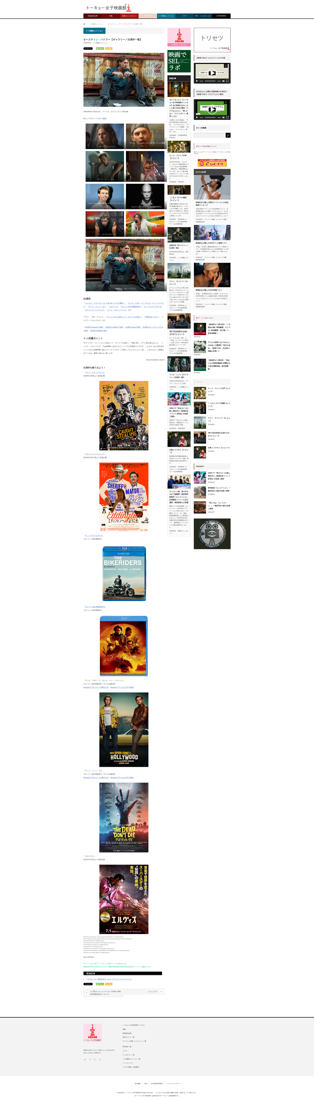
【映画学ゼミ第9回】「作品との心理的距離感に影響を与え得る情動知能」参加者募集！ (219, 364)
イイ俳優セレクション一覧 (131, 1059)
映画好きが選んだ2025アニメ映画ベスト (211, 243)
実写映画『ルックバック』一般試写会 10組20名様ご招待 (219, 489)
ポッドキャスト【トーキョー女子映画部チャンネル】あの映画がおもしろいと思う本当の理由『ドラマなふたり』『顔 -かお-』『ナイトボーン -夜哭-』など (178, 108)
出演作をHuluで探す (133, 327)
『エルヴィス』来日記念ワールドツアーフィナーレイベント (109, 979)
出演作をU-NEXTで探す (114, 327)
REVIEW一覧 (127, 1047)
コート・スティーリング (116, 310)
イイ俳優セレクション (166, 16)
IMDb (104, 118)
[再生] (197, 81)
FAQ (145, 1083)
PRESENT (181, 428)
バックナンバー (128, 1063)
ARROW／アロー (151, 317)
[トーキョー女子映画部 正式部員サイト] (179, 37)
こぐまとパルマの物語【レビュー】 (178, 198)
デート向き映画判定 (176, 224)
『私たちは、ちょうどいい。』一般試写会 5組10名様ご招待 (219, 506)
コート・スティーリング (94, 372)
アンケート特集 (209, 219)
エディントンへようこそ (94, 310)
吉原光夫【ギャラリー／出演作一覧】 (178, 246)
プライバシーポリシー (174, 1083)
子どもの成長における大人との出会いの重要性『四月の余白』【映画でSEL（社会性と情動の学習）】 (219, 346)
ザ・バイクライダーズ (152, 307)
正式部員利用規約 (157, 1083)
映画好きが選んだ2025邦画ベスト (209, 290)
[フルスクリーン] (227, 81)
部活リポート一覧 (128, 1037)
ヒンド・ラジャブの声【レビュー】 (178, 156)
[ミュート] (223, 81)
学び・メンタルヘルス (203, 16)
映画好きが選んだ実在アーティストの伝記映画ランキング (212, 203)
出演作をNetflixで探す (98, 331)
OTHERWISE (221, 16)
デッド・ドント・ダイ (97, 307)
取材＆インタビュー (129, 16)
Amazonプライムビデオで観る (122, 687)
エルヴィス (113, 307)
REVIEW (148, 16)
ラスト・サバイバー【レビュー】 (178, 282)
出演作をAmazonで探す (94, 327)
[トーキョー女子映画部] (108, 8)
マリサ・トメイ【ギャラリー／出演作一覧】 (178, 376)
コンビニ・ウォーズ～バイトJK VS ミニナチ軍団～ (105, 303)
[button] (212, 73)
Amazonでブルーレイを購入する (96, 687)
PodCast (172, 138)
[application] (212, 73)
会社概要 (138, 1083)
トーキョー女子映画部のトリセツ (134, 1025)
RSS (99, 1059)
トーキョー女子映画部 (133, 1093)
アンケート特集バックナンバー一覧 (134, 1041)
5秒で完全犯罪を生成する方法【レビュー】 (178, 332)
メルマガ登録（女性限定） (131, 1067)
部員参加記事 (92, 16)
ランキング (219, 219)
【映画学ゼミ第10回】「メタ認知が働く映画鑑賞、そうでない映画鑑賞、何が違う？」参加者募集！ (219, 328)
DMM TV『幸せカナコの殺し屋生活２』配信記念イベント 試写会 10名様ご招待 (178, 412)
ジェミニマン (153, 991)
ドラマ (184, 16)
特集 (111, 16)
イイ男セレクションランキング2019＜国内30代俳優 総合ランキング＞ (105, 993)
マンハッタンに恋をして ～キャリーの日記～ (124, 317)
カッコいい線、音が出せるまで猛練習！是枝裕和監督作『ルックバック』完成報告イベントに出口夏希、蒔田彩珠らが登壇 (178, 496)
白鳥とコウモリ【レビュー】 (178, 451)
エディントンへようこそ (94, 454)
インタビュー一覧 (128, 1055)
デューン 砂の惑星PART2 (131, 307)
